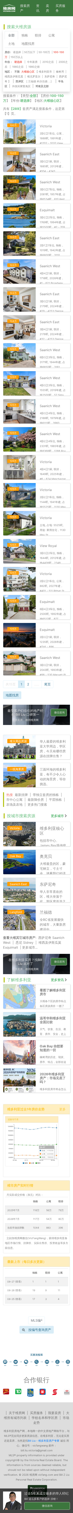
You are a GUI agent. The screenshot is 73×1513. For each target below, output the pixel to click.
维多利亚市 (45, 71)
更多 (62, 1109)
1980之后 (18, 66)
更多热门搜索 (37, 804)
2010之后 (48, 61)
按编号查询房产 (39, 1330)
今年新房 (32, 61)
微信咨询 (59, 712)
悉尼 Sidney (24, 942)
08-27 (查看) (14, 1281)
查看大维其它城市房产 (19, 938)
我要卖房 (54, 1413)
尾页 (47, 684)
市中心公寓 (14, 800)
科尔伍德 (42, 81)
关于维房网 (17, 1413)
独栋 (24, 35)
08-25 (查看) (14, 1299)
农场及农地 (14, 804)
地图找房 (27, 44)
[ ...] (39, 81)
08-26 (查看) (14, 1290)
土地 (11, 44)
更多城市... (30, 947)
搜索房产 (25, 8)
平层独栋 (55, 800)
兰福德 (32, 81)
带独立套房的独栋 (46, 795)
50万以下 (29, 52)
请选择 (17, 52)
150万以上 (17, 57)
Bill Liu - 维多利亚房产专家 (43, 1440)
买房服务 (60, 8)
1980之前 (34, 66)
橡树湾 (60, 71)
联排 (38, 35)
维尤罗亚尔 (33, 76)
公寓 (51, 35)
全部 (11, 35)
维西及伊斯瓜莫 (14, 76)
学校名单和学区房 (45, 1418)
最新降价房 (36, 800)
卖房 (47, 8)
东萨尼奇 (49, 76)
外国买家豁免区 (21, 86)
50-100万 (44, 52)
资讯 (37, 8)
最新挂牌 (21, 795)
